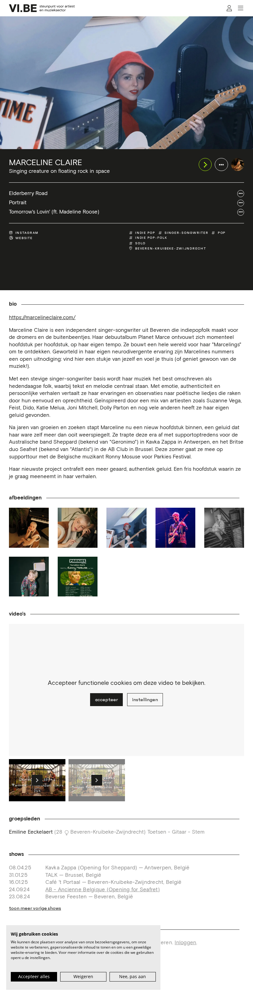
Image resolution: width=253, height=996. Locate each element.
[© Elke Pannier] (224, 527)
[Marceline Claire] (237, 164)
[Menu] (240, 8)
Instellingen (145, 699)
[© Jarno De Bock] (175, 527)
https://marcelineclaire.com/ (42, 317)
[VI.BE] (42, 8)
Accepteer (106, 699)
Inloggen (185, 942)
